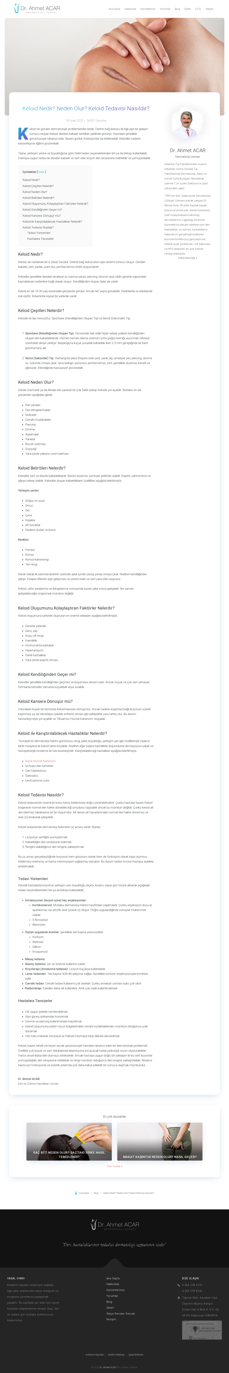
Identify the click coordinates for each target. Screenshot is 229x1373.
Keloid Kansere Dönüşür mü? (42, 215)
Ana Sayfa (114, 9)
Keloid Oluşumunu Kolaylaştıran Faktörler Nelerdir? (55, 203)
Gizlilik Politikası (116, 1354)
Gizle (41, 172)
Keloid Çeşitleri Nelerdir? (38, 186)
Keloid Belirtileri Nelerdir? (38, 198)
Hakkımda (130, 9)
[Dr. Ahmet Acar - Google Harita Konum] (202, 1330)
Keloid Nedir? (31, 180)
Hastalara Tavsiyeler (40, 238)
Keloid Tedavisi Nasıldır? (38, 227)
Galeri (187, 9)
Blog (177, 9)
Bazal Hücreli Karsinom (40, 761)
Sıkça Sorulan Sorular (120, 1313)
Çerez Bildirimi (135, 1354)
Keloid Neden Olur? (35, 192)
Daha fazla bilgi (186, 258)
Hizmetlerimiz (147, 9)
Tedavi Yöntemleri (38, 233)
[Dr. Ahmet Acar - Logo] (36, 9)
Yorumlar (165, 9)
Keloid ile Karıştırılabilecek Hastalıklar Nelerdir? (52, 221)
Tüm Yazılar (114, 1166)
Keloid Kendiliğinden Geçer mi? (42, 209)
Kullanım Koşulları (95, 1354)
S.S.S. (198, 9)
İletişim (210, 9)
